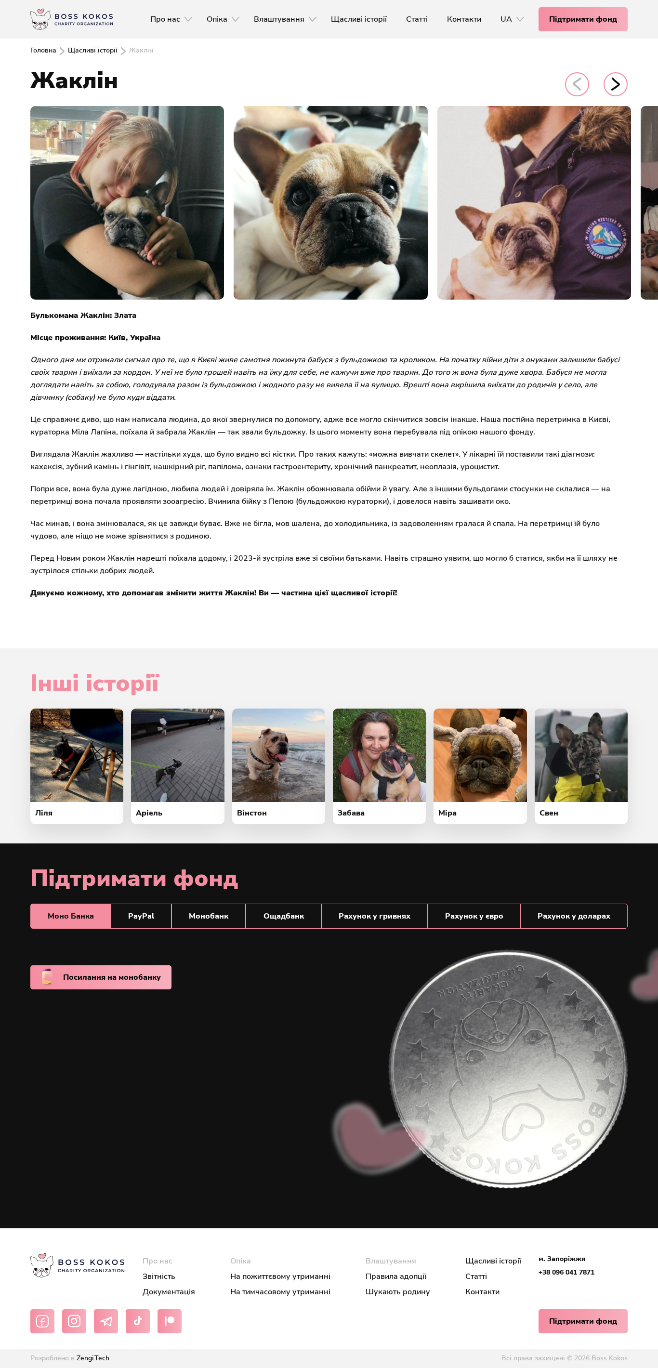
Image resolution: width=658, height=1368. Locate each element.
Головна (43, 50)
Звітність (159, 1276)
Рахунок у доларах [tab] (574, 916)
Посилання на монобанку (112, 977)
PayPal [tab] (141, 916)
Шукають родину (398, 1292)
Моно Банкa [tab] (71, 916)
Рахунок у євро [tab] (474, 916)
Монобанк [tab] (208, 916)
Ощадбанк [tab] (283, 916)
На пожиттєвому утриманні (280, 1276)
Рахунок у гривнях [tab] (374, 916)
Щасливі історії (93, 50)
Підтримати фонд (583, 19)
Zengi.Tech (93, 1358)
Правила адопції (396, 1276)
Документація (169, 1292)
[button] (577, 84)
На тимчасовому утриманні (280, 1292)
